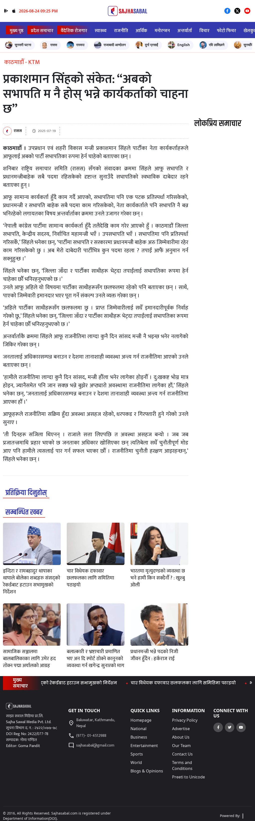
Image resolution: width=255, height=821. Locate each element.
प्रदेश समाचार (42, 30)
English (183, 44)
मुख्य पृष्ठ (16, 30)
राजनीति (121, 30)
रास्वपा (80, 44)
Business (138, 737)
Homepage (140, 720)
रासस (53, 44)
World (136, 762)
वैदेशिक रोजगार (74, 30)
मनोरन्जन (162, 30)
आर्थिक (141, 30)
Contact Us (182, 754)
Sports (136, 754)
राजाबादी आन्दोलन (115, 44)
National (138, 728)
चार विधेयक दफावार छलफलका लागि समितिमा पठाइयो (171, 683)
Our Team (181, 745)
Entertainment (144, 745)
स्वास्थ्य (101, 30)
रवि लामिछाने (216, 44)
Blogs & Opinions (146, 771)
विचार (204, 30)
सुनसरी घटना (23, 44)
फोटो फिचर (226, 30)
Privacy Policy (184, 720)
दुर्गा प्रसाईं (151, 44)
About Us (181, 737)
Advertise (181, 728)
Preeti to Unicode (188, 777)
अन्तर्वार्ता (184, 30)
